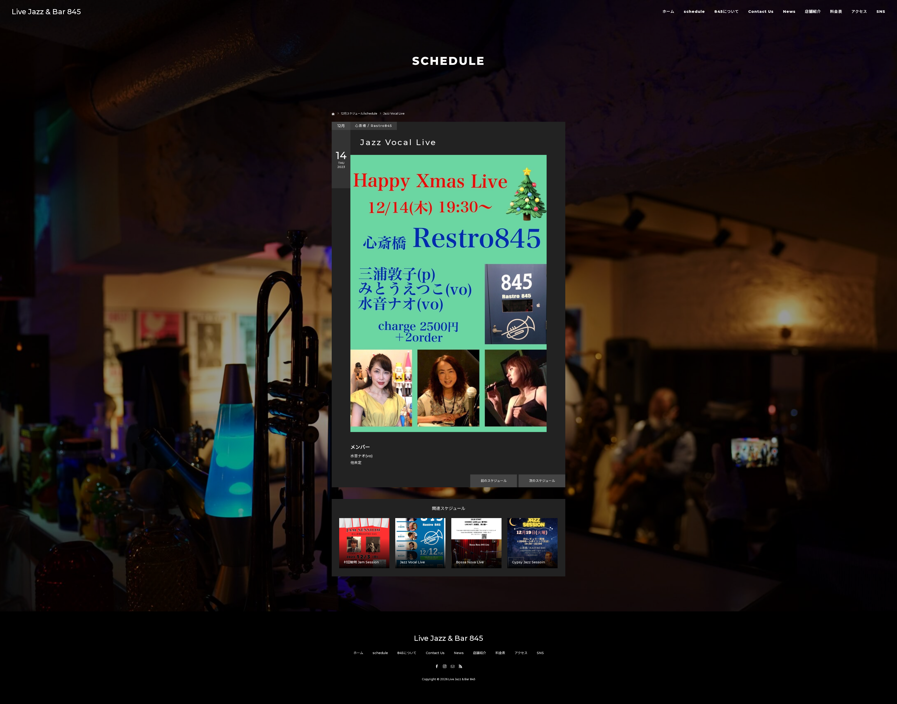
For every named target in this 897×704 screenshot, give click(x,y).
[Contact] (452, 666)
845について (726, 11)
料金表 (836, 11)
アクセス (859, 11)
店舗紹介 (813, 11)
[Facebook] (436, 666)
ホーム (668, 11)
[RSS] (460, 666)
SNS (880, 11)
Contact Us (761, 11)
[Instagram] (444, 666)
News (789, 11)
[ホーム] (333, 113)
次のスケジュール (542, 481)
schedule (694, 11)
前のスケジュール (494, 481)
